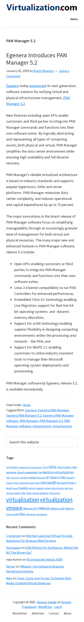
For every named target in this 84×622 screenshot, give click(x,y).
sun (67, 488)
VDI (23, 493)
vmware (14, 508)
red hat (32, 488)
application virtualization (30, 467)
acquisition (12, 467)
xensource (41, 514)
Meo (9, 578)
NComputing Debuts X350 (45, 559)
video (29, 493)
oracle (15, 488)
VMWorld (43, 508)
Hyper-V (55, 477)
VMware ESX (30, 508)
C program (13, 536)
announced (37, 85)
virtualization (62, 426)
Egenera (12, 85)
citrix (52, 466)
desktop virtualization (58, 472)
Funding (24, 477)
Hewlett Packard (37, 477)
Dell (40, 472)
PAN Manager (29, 421)
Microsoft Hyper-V (66, 482)
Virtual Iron (54, 493)
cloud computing (27, 472)
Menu (74, 19)
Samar (10, 566)
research (40, 488)
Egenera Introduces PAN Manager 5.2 (36, 58)
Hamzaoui (13, 548)
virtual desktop (40, 493)
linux (37, 482)
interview (24, 482)
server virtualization (54, 488)
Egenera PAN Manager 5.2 (24, 415)
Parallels (23, 488)
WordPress (45, 607)
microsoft (48, 482)
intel (16, 482)
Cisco (45, 467)
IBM (63, 477)
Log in (58, 607)
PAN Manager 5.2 (51, 421)
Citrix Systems (64, 467)
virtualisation (41, 426)
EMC (8, 477)
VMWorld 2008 (57, 508)
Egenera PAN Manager (53, 410)
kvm (31, 482)
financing (15, 477)
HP (47, 477)
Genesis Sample (47, 602)
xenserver (31, 514)
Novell (9, 488)
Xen (22, 514)
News (27, 405)
